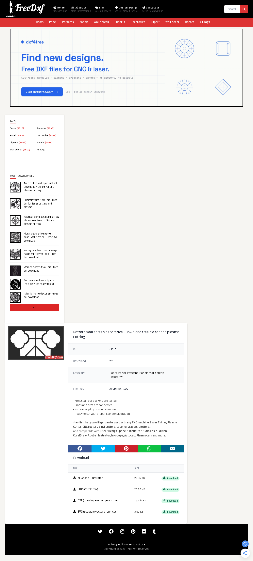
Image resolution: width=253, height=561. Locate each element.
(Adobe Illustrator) (91, 478)
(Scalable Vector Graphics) (97, 511)
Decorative (138, 22)
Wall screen (101, 22)
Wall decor (172, 22)
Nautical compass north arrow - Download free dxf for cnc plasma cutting (41, 220)
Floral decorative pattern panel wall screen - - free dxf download (40, 237)
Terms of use (137, 544)
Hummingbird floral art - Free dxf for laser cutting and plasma (41, 204)
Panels (83, 22)
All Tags (41, 149)
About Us (81, 9)
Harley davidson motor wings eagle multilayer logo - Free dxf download (41, 254)
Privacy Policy (117, 544)
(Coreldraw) (88, 489)
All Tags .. (206, 22)
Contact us (152, 9)
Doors (39, 22)
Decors (189, 22)
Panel (53, 22)
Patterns (68, 22)
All (34, 307)
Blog (103, 9)
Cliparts (120, 22)
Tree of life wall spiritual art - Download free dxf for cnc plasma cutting (41, 187)
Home (60, 9)
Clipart (155, 22)
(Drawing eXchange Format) (98, 500)
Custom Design (126, 9)
